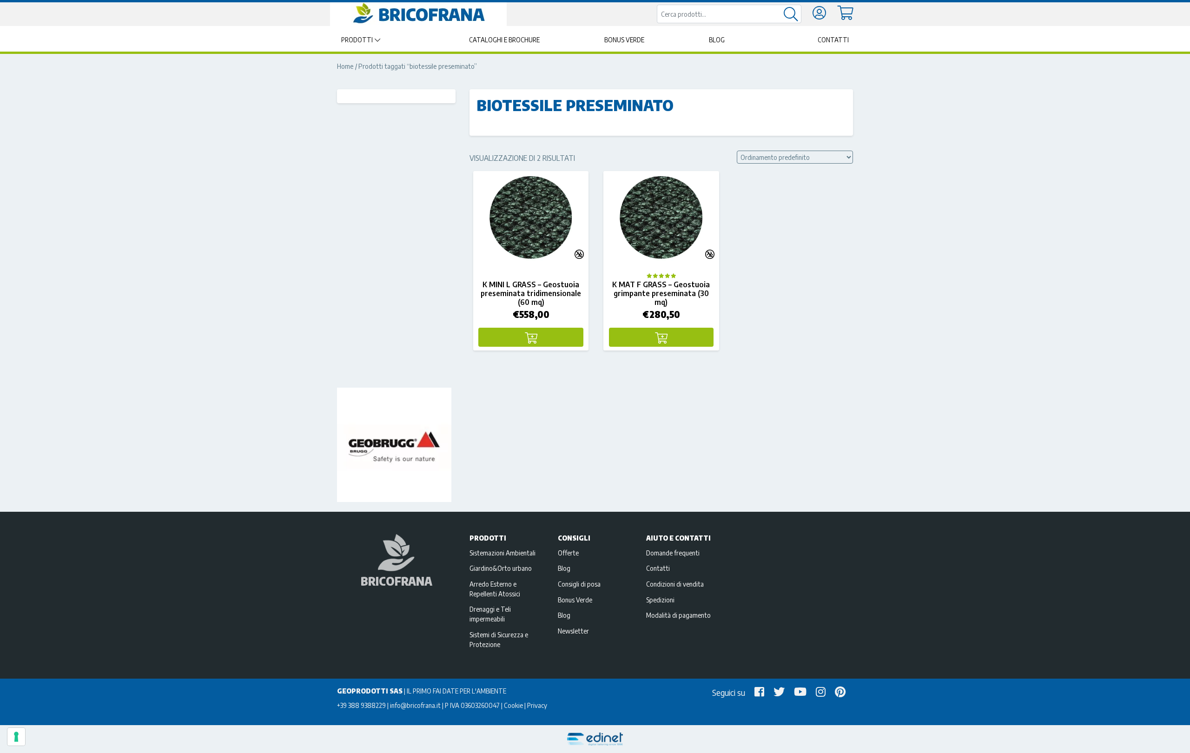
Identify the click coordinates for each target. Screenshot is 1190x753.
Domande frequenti (673, 552)
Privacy (537, 705)
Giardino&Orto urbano (500, 568)
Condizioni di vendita (675, 584)
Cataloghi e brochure (504, 40)
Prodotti (357, 40)
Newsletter (573, 631)
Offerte (568, 552)
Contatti (833, 40)
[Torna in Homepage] (418, 13)
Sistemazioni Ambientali (502, 552)
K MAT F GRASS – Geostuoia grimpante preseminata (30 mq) (661, 293)
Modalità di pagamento (678, 615)
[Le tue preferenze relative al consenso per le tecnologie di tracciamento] (16, 737)
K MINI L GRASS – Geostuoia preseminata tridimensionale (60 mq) (531, 293)
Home (345, 66)
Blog (717, 40)
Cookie (513, 705)
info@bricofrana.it (415, 705)
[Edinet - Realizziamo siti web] (595, 739)
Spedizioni (660, 599)
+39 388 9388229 (361, 705)
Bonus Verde (624, 40)
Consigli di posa (579, 584)
